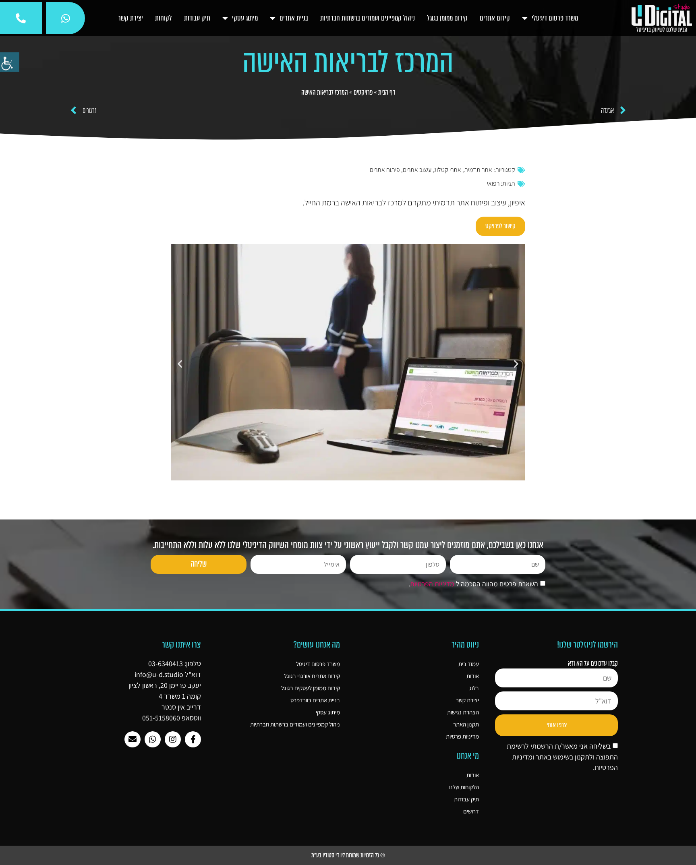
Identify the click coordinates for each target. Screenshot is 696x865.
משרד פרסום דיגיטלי (555, 18)
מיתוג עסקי (245, 18)
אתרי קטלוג (447, 170)
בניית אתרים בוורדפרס (315, 700)
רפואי (493, 183)
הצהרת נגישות (463, 712)
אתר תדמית (478, 170)
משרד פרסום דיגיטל (318, 664)
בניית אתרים (294, 18)
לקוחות (163, 18)
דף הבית (386, 92)
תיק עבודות (197, 18)
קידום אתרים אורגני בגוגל (312, 676)
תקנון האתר (466, 724)
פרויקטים (363, 92)
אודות (472, 676)
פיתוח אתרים (385, 170)
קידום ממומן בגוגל (447, 18)
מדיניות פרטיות (462, 736)
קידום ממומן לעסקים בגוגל (310, 688)
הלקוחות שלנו (464, 787)
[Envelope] (132, 739)
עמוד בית (468, 664)
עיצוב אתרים (417, 170)
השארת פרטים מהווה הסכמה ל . (473, 584)
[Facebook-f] (193, 739)
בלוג (474, 688)
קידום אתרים (495, 18)
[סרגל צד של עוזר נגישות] (9, 62)
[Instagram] (173, 739)
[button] (180, 364)
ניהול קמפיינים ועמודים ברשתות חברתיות (367, 18)
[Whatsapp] (153, 739)
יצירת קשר (130, 18)
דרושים (471, 811)
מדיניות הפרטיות (432, 584)
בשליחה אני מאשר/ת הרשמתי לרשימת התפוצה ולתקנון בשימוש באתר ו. (562, 756)
